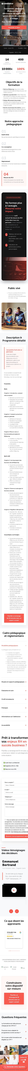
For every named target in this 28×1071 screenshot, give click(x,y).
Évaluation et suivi (8, 690)
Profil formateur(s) (8, 699)
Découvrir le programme (14, 33)
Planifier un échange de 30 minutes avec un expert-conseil (14, 618)
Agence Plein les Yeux (19, 1069)
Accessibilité (6, 725)
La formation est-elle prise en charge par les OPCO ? (11, 1025)
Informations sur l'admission (11, 716)
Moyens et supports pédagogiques (13, 682)
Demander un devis (14, 27)
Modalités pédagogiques (10, 645)
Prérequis (5, 708)
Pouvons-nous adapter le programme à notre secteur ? (11, 1031)
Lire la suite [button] (10, 946)
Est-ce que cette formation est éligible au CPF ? (12, 1038)
